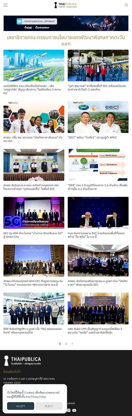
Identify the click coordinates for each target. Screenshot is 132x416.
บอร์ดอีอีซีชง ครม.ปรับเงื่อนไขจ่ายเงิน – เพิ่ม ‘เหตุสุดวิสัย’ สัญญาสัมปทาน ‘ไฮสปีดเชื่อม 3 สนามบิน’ (32, 89)
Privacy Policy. (38, 396)
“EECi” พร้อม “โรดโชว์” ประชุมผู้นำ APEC (92, 137)
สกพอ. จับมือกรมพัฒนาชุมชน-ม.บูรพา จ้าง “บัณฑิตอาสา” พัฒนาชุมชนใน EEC (97, 282)
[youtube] (74, 410)
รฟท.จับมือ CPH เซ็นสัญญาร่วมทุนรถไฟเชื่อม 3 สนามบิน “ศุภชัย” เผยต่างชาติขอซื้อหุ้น (95, 330)
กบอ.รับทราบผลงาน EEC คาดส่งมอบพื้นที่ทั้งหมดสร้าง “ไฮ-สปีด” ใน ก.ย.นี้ (96, 234)
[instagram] (69, 410)
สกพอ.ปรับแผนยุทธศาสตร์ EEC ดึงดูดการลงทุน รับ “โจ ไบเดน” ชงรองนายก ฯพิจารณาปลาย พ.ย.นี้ (33, 282)
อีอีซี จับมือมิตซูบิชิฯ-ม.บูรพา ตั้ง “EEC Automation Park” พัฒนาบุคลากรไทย (32, 330)
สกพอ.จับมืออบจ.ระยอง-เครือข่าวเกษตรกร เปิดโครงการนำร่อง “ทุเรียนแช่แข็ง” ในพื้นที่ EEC (31, 187)
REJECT (49, 406)
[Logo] (66, 5)
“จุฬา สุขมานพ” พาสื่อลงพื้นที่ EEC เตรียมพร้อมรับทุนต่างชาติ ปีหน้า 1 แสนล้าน (97, 87)
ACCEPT (20, 406)
